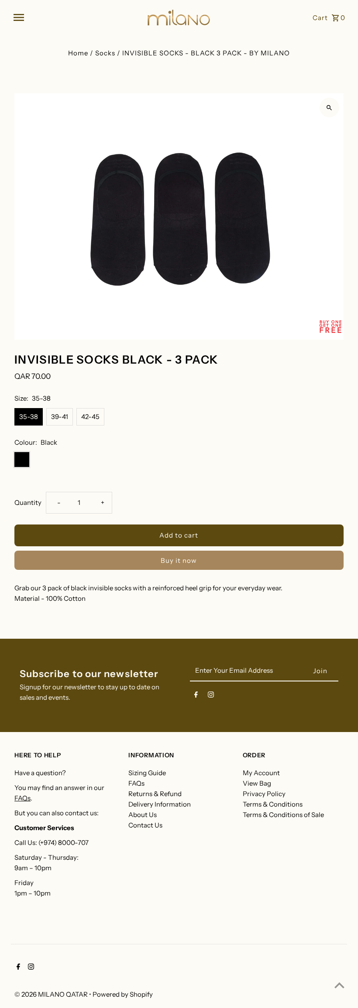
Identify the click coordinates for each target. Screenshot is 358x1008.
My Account (261, 773)
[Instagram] (211, 696)
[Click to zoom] (329, 107)
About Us (142, 814)
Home (78, 53)
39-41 (59, 416)
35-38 (28, 416)
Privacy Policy (264, 794)
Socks (105, 53)
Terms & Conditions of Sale (283, 814)
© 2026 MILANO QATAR (51, 994)
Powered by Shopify (123, 994)
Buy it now (179, 560)
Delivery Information (159, 804)
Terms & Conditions (273, 804)
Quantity (27, 502)
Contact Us (145, 825)
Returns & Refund (155, 794)
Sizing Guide (147, 773)
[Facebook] (196, 696)
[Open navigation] (76, 17)
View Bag (257, 783)
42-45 (90, 416)
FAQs (22, 798)
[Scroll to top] (339, 985)
